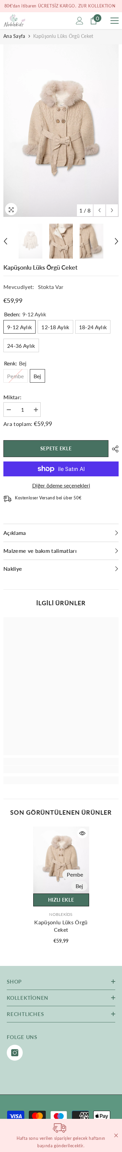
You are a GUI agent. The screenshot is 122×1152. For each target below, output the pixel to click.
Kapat (116, 1135)
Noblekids (61, 914)
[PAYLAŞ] (113, 449)
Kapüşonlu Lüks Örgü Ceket (60, 926)
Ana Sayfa (14, 36)
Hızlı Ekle (61, 900)
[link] (61, 769)
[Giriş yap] (79, 20)
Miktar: (12, 397)
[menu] (114, 21)
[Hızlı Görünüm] (82, 833)
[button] (99, 210)
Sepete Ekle (56, 448)
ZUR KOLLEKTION (96, 5)
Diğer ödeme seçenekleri (61, 485)
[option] (61, 130)
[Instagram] (15, 1053)
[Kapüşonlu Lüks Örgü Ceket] (61, 860)
